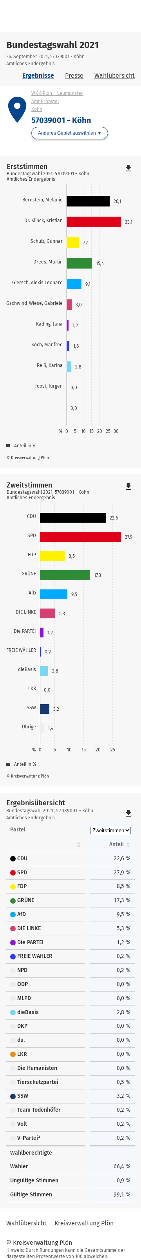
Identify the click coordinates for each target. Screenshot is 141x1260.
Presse (74, 75)
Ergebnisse (38, 75)
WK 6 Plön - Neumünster (57, 93)
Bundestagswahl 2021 (52, 44)
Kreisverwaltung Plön (84, 1223)
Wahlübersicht (114, 75)
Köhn (36, 109)
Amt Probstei (45, 101)
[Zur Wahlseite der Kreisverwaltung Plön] (40, 16)
